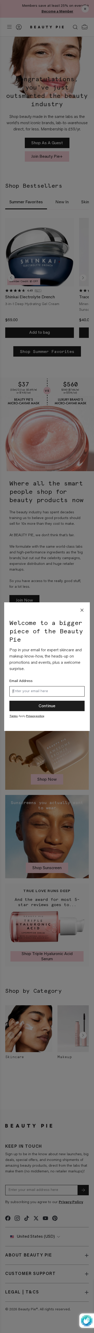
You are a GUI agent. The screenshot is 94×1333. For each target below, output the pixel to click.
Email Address (21, 681)
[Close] (82, 610)
